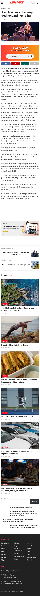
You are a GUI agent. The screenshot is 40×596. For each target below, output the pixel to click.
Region (16, 559)
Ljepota (3, 560)
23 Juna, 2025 (7, 19)
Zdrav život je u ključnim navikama (14, 345)
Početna (3, 8)
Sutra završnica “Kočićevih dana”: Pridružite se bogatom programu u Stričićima (18, 520)
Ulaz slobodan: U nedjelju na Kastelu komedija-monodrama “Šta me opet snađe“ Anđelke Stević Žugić (23, 513)
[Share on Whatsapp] (25, 63)
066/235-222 (12, 577)
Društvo (3, 546)
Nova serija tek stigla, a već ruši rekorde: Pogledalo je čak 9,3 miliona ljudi (16, 489)
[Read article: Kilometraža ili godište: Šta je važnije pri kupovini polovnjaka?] (20, 435)
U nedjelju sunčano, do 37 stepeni (21, 507)
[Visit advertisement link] (20, 228)
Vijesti (29, 554)
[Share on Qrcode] (15, 63)
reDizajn (21, 591)
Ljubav (16, 543)
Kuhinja (5, 376)
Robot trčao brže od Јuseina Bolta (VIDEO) (17, 416)
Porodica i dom (19, 556)
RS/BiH (29, 543)
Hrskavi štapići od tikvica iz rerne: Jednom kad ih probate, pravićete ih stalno (19, 380)
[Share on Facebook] (6, 63)
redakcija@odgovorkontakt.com (12, 583)
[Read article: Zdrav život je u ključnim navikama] (20, 329)
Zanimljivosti (31, 557)
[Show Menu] (2, 3)
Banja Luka (5, 543)
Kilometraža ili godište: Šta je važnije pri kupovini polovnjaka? (16, 452)
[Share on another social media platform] (34, 63)
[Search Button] (38, 3)
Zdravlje (30, 560)
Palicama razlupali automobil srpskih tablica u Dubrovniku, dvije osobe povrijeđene (24, 526)
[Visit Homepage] (17, 2)
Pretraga (4, 498)
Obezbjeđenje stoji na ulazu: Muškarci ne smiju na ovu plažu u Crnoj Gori (19, 309)
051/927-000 (11, 575)
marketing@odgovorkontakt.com (12, 581)
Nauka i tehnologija (18, 549)
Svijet (29, 551)
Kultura (3, 557)
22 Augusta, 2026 (6, 313)
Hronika (3, 551)
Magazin (9, 8)
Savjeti (29, 546)
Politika (16, 553)
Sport (29, 549)
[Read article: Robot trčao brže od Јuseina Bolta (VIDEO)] (20, 401)
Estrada (15, 8)
